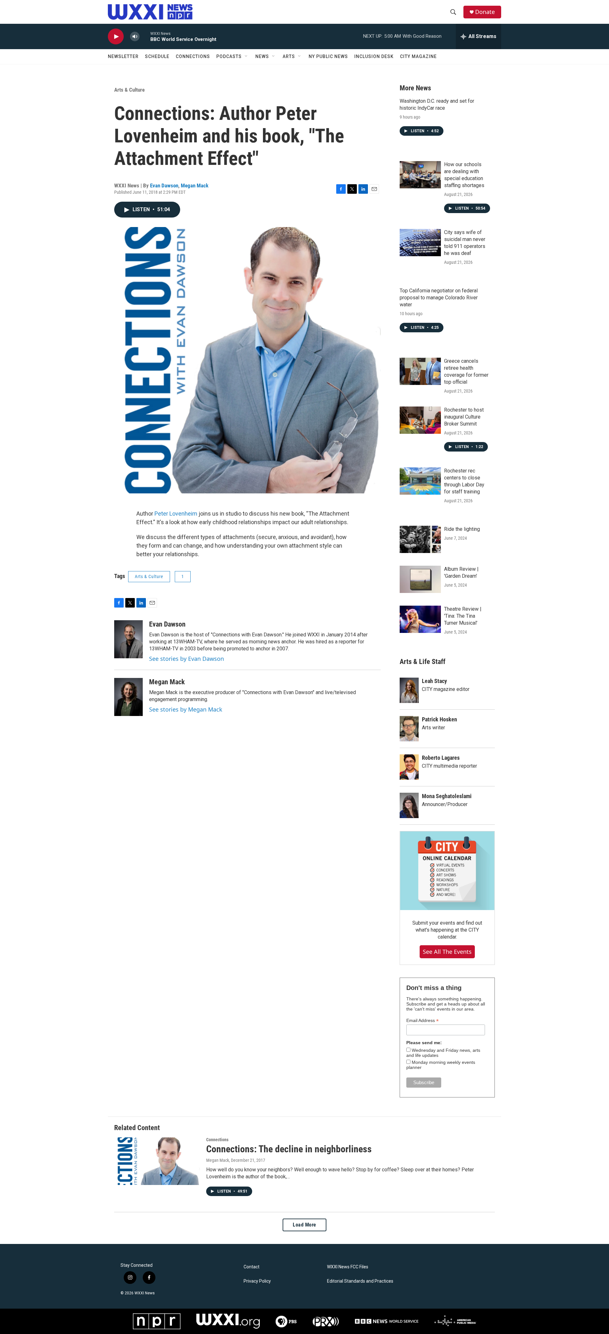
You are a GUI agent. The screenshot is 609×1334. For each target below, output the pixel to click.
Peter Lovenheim (176, 513)
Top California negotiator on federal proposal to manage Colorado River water (439, 298)
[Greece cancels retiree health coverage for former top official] (420, 371)
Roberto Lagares (441, 757)
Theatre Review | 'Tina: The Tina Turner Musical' (462, 616)
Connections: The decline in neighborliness (289, 1149)
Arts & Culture (129, 90)
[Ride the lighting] (420, 539)
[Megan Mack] (128, 697)
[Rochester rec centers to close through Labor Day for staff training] (420, 481)
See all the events (447, 951)
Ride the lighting (462, 529)
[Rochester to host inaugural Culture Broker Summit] (420, 420)
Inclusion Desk (374, 56)
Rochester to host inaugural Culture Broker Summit (464, 417)
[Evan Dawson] (128, 639)
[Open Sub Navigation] (246, 56)
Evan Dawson (164, 185)
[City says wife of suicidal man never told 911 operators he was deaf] (420, 242)
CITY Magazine (418, 56)
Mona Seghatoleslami (447, 796)
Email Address (422, 1021)
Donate (485, 12)
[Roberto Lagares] (409, 767)
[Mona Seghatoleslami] (409, 805)
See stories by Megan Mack (185, 709)
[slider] (145, 36)
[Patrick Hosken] (409, 728)
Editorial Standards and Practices (360, 1281)
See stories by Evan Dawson (186, 658)
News (262, 56)
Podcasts (229, 56)
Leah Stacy (434, 681)
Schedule (157, 56)
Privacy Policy (257, 1281)
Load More (304, 1225)
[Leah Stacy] (409, 690)
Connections (193, 56)
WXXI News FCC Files (347, 1267)
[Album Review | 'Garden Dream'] (420, 579)
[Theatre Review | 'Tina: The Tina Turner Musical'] (420, 619)
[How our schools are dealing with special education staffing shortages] (420, 174)
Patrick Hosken (439, 719)
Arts (289, 56)
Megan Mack (194, 185)
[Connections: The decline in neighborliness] (157, 1161)
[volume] (134, 36)
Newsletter (123, 56)
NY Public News (328, 56)
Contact (251, 1267)
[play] (116, 36)
